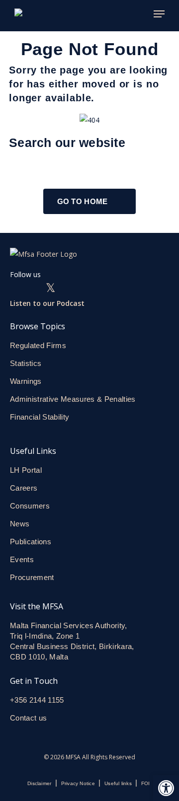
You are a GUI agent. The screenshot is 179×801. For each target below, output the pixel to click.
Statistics (25, 363)
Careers (23, 488)
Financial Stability (39, 417)
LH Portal (26, 470)
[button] (166, 788)
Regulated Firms (38, 345)
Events (22, 559)
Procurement (32, 577)
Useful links (118, 783)
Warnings (26, 381)
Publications (30, 541)
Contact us (29, 718)
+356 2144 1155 (37, 700)
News (19, 523)
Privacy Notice (78, 783)
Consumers (30, 506)
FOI (145, 783)
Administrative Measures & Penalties (73, 399)
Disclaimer (39, 783)
